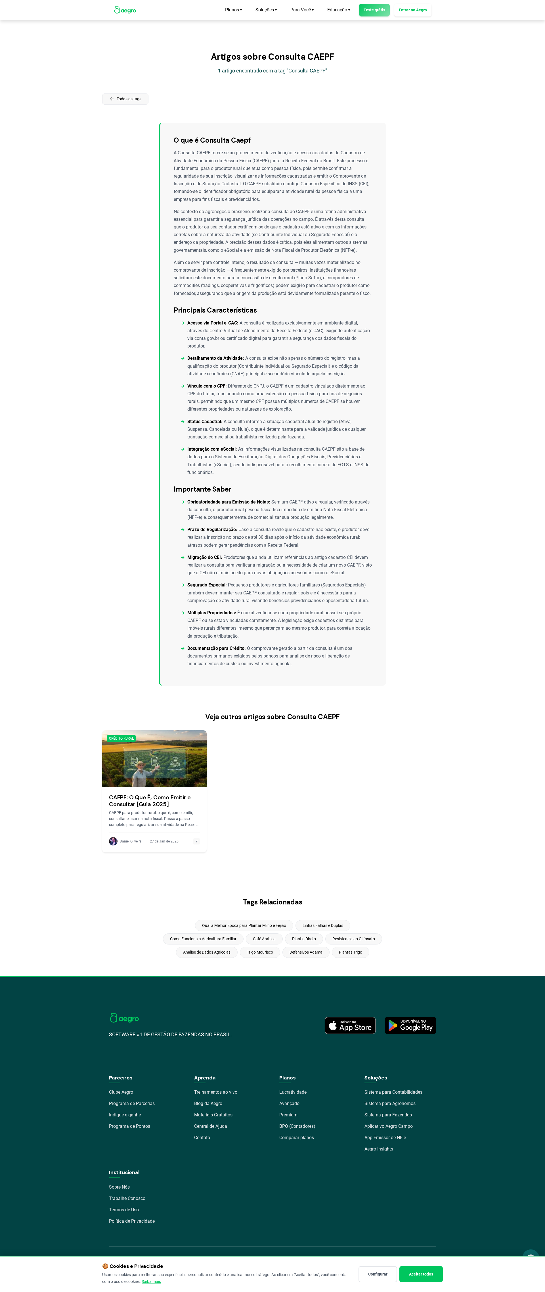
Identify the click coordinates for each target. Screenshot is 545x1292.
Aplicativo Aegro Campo (388, 1126)
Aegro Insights (378, 1149)
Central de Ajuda (210, 1126)
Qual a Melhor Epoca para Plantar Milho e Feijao (244, 925)
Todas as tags (125, 99)
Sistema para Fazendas (388, 1115)
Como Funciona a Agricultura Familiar (203, 939)
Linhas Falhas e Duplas (323, 925)
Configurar (377, 1274)
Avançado (289, 1103)
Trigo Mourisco (260, 952)
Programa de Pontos (129, 1126)
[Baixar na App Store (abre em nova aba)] (350, 1025)
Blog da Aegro (208, 1103)
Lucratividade (293, 1092)
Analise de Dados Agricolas (206, 952)
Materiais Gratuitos (213, 1115)
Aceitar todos (421, 1274)
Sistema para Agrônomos (390, 1103)
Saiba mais (151, 1281)
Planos (233, 10)
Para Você (302, 10)
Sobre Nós (119, 1187)
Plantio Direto (304, 939)
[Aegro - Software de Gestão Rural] (125, 10)
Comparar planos (296, 1137)
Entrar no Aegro (413, 10)
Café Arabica (264, 939)
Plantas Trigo (350, 952)
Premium (288, 1115)
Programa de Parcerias (132, 1103)
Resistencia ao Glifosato (353, 939)
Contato (202, 1137)
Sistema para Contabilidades (393, 1092)
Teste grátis (374, 10)
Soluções (266, 10)
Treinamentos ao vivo (215, 1092)
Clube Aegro (121, 1092)
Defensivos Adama (306, 952)
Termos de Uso (124, 1209)
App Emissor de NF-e (385, 1137)
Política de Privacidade (132, 1221)
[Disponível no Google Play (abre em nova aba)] (410, 1025)
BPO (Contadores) (297, 1126)
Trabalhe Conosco (127, 1198)
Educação (338, 10)
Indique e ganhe (125, 1115)
